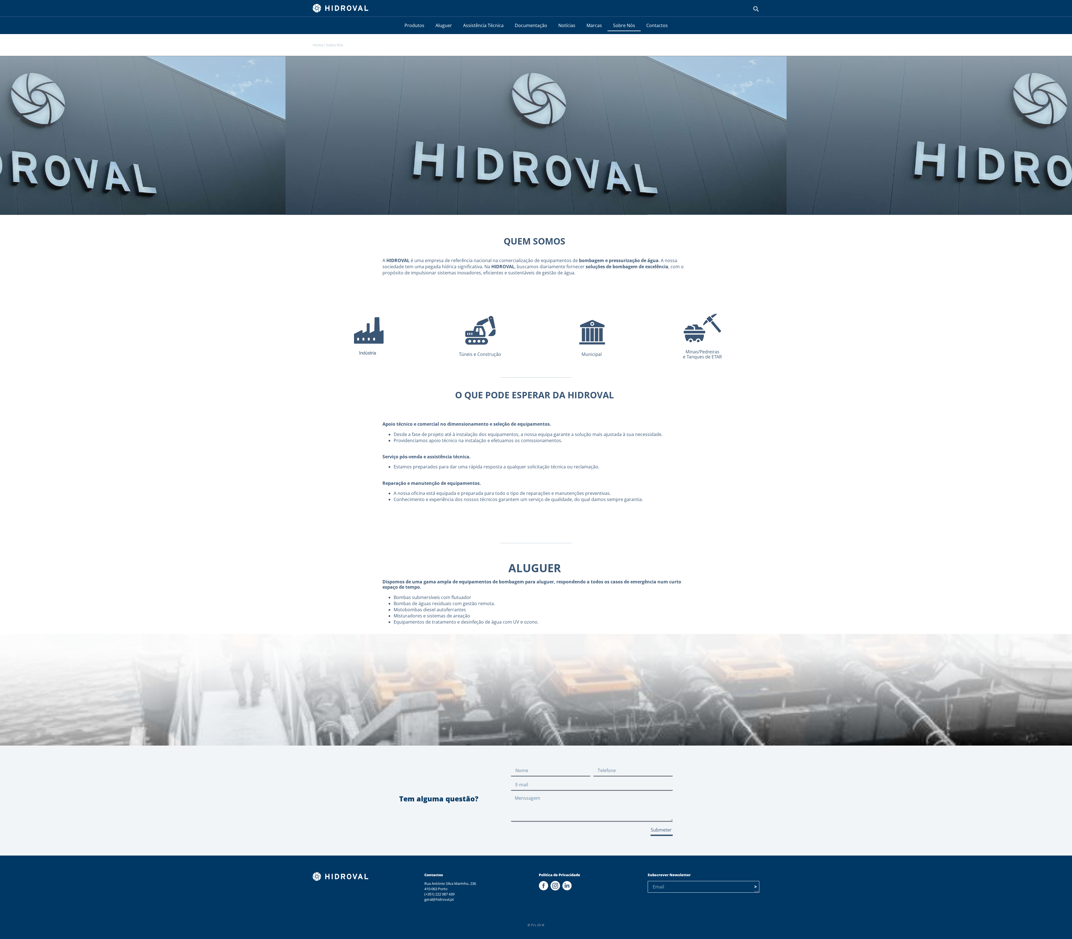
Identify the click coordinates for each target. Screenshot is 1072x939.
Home (318, 44)
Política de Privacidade (559, 874)
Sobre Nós (624, 25)
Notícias (566, 25)
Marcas (594, 25)
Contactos (657, 25)
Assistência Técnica (483, 25)
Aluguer (444, 25)
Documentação (531, 25)
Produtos (414, 25)
